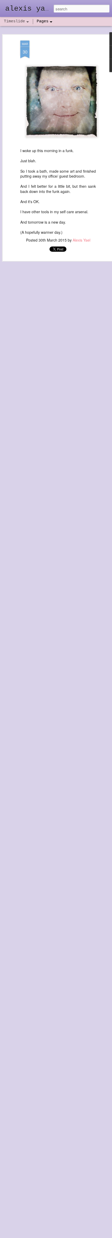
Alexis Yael (81, 240)
